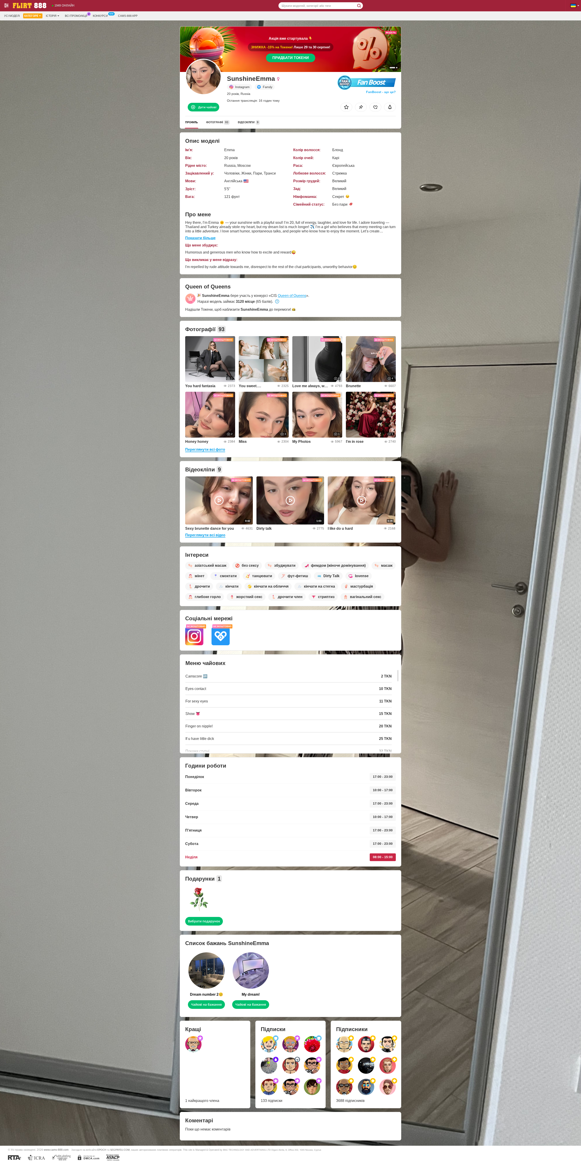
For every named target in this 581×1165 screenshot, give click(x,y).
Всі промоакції (76, 15)
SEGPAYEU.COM (120, 1149)
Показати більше (200, 238)
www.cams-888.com (56, 1149)
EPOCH (101, 1149)
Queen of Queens (292, 296)
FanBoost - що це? (381, 92)
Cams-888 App (128, 15)
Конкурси (100, 15)
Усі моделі (12, 15)
